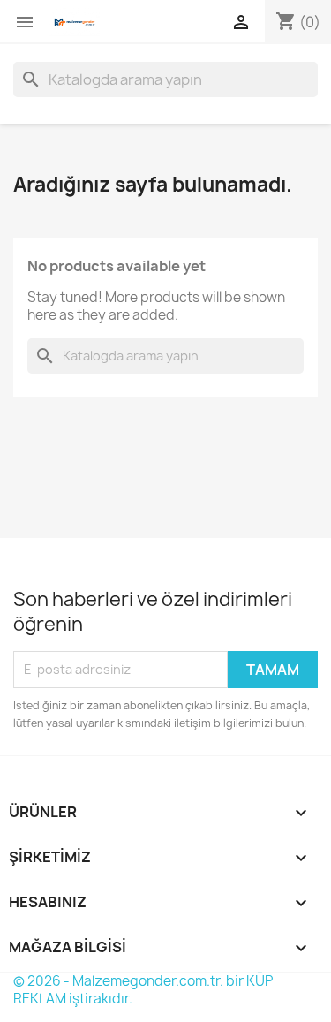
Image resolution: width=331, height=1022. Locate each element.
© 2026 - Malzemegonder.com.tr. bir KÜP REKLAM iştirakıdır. (143, 990)
